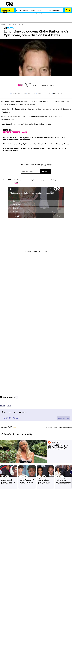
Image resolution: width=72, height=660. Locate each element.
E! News (31, 104)
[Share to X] (30, 94)
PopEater (5, 112)
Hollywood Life (45, 124)
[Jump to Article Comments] (8, 94)
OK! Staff (28, 83)
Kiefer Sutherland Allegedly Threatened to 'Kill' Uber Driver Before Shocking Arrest (36, 144)
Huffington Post (8, 119)
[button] (3, 4)
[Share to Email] (58, 94)
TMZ (16, 183)
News (8, 24)
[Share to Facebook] (17, 94)
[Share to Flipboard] (43, 94)
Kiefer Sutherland (17, 24)
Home (3, 24)
